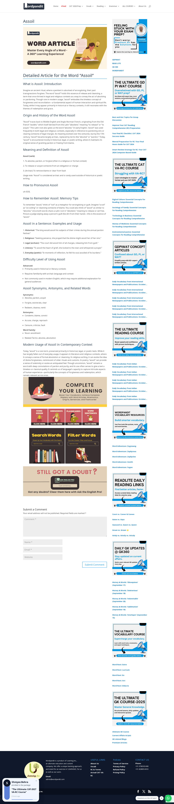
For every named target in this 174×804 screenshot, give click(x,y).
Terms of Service (120, 763)
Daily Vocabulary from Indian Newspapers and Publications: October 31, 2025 (129, 365)
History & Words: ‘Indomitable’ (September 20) (125, 600)
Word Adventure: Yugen (122, 467)
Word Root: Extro (119, 664)
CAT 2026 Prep (75, 6)
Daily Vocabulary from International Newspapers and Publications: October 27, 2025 (129, 307)
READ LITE (116, 63)
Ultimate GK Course (120, 732)
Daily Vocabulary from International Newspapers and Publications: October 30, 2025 (129, 291)
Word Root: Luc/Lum (121, 670)
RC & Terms (96, 769)
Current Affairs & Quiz (121, 735)
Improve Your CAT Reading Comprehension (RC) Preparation (126, 126)
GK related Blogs (119, 739)
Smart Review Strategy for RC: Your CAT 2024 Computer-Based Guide (129, 151)
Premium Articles (119, 743)
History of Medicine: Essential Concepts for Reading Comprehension (129, 225)
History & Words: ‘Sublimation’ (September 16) (125, 608)
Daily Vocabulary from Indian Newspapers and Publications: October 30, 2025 (129, 373)
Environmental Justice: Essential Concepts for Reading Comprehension (128, 233)
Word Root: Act (118, 680)
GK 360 (115, 67)
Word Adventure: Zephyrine (124, 457)
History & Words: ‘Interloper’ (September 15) (129, 616)
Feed (64, 6)
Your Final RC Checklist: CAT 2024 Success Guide (126, 134)
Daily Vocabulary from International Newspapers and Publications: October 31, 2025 (129, 283)
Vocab (88, 6)
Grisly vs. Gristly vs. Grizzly (123, 535)
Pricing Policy (119, 772)
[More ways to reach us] (162, 798)
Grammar (113, 6)
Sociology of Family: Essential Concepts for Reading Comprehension (129, 208)
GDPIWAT (116, 60)
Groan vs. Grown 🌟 (120, 530)
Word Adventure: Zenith (122, 462)
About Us (142, 6)
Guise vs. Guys (118, 519)
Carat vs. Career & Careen (123, 514)
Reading (100, 6)
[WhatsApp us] (168, 798)
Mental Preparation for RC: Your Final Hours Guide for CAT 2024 (128, 143)
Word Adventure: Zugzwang (124, 446)
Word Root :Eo (118, 675)
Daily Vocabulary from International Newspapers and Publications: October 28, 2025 (129, 299)
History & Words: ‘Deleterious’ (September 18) (125, 591)
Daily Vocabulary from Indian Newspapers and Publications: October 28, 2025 (129, 381)
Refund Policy (119, 769)
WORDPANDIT (118, 70)
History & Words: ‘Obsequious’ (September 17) (125, 583)
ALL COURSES (128, 6)
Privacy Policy (119, 766)
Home (55, 6)
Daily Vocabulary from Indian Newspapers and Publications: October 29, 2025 (129, 398)
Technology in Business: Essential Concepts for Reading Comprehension (128, 217)
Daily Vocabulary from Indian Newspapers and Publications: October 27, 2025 (129, 390)
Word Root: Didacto (120, 686)
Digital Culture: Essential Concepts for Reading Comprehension (128, 200)
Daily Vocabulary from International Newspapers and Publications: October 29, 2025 (129, 315)
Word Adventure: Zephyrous (124, 451)
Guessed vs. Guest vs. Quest (124, 525)
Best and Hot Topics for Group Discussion (125, 118)
